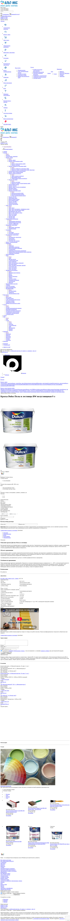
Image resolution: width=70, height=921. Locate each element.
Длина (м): (3, 524)
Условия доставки (5, 877)
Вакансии (3, 866)
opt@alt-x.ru (3, 682)
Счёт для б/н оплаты (5, 874)
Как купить (8, 297)
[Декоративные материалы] (9, 43)
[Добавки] (9, 105)
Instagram (24, 373)
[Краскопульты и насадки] (9, 98)
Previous (8, 794)
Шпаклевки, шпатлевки (14, 227)
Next (7, 795)
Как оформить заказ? (5, 873)
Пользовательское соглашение (8, 868)
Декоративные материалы (15, 221)
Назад (7, 154)
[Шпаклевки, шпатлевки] (9, 50)
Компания (8, 334)
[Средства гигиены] (9, 110)
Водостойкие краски (38, 389)
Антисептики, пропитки (6, 383)
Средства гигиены (55, 384)
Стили (10, 323)
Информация (4, 872)
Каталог (8, 155)
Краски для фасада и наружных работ (20, 168)
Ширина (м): (22, 524)
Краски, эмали (12, 160)
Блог (7, 319)
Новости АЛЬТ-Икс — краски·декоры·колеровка (13, 893)
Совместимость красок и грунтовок (9, 530)
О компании (3, 862)
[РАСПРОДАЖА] (9, 121)
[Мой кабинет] (1, 138)
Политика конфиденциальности (8, 869)
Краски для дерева (15, 182)
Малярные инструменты (14, 272)
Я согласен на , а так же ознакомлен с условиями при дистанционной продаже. (33, 650)
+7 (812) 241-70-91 (5, 690)
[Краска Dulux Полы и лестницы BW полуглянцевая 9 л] (18, 432)
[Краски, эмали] (9, 32)
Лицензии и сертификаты (7, 888)
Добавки (49, 384)
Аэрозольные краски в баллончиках (38, 391)
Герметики (11, 245)
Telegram (7, 374)
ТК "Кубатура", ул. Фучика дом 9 (8, 695)
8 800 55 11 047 (4, 17)
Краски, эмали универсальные (23, 391)
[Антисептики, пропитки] (9, 25)
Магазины (3, 863)
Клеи (10, 258)
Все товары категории (6, 860)
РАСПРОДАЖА (12, 291)
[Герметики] (9, 74)
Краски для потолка (13, 389)
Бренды (2, 885)
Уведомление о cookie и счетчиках (9, 871)
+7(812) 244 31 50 (5, 701)
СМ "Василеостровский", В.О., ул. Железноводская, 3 (13, 684)
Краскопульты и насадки (41, 384)
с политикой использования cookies (41, 918)
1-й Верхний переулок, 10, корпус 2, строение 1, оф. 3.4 (23, 350)
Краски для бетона (19, 390)
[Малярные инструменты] (9, 91)
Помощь (2, 882)
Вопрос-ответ (4, 884)
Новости (3, 864)
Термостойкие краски (53, 390)
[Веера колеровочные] (9, 116)
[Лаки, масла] (9, 37)
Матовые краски (4, 389)
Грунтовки (11, 232)
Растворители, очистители (15, 237)
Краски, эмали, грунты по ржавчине (31, 390)
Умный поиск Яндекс (6, 889)
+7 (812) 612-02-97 (5, 679)
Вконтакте (7, 354)
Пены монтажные (17, 384)
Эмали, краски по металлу (17, 176)
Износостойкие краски (48, 389)
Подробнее (8, 815)
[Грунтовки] (9, 55)
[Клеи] (9, 86)
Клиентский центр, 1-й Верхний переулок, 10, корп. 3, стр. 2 (15, 673)
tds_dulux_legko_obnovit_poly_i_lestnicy (10, 578)
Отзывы (2, 867)
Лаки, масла (11, 207)
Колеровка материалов (6, 786)
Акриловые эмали (58, 389)
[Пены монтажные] (9, 80)
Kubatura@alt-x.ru (5, 704)
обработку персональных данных (16, 650)
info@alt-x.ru (5, 352)
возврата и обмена (45, 650)
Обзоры (2, 887)
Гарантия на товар (5, 879)
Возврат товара (4, 878)
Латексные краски (22, 389)
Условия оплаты (4, 876)
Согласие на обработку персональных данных (11, 880)
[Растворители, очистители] (9, 61)
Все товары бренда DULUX (7, 861)
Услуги (7, 307)
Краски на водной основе (17, 193)
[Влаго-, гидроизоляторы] (9, 68)
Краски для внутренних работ (18, 163)
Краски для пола (44, 390)
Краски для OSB (30, 389)
